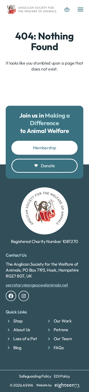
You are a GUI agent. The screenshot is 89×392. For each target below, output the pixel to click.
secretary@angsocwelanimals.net (37, 285)
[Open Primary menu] (80, 9)
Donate (48, 165)
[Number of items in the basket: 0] (67, 9)
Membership (44, 147)
